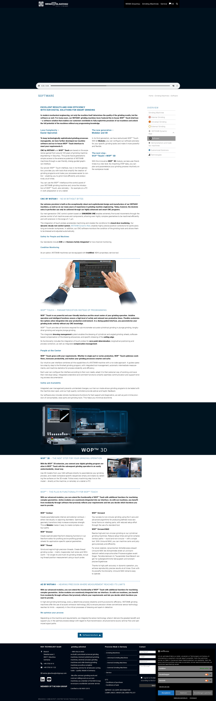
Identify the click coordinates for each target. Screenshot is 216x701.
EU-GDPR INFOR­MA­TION (121, 690)
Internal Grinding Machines (117, 663)
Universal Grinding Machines (117, 658)
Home (151, 96)
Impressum (193, 698)
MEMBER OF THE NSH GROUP (53, 686)
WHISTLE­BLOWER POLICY (125, 693)
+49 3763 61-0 (49, 663)
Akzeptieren (166, 693)
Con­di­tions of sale (112, 685)
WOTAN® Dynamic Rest (81, 226)
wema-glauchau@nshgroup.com (54, 673)
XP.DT (54, 699)
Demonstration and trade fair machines (160, 144)
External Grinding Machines (117, 668)
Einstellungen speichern (202, 693)
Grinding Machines (162, 96)
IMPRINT (108, 690)
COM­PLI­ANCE (110, 693)
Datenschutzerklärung (181, 698)
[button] (177, 4)
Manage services (164, 687)
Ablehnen (183, 693)
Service (108, 672)
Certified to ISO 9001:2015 (80, 688)
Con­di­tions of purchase (114, 682)
